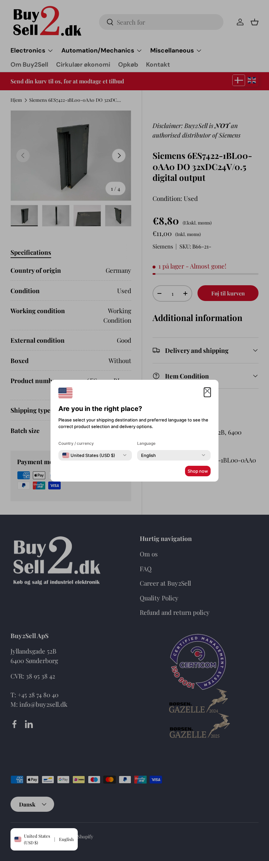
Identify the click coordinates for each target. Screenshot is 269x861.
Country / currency (76, 443)
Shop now (198, 471)
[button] (207, 392)
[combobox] (88, 455)
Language (146, 443)
